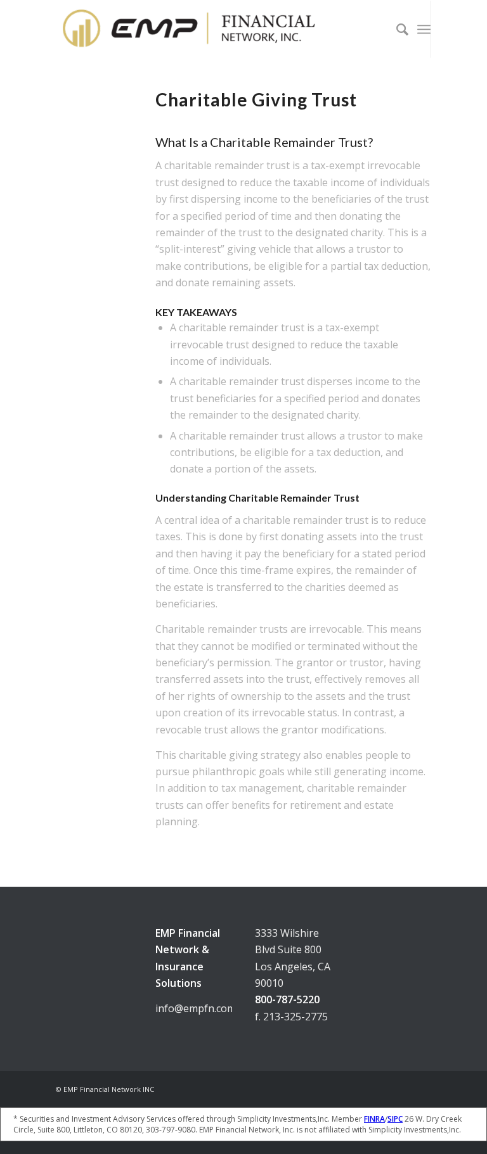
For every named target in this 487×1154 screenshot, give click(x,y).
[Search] (396, 29)
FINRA (374, 1118)
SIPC (395, 1118)
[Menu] (424, 29)
